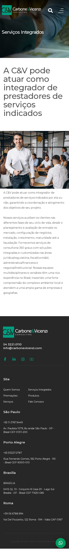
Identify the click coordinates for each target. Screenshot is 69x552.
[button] (61, 543)
